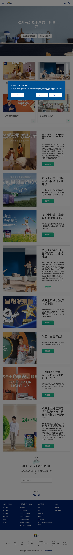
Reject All (55, 95)
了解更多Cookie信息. (50, 89)
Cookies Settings (17, 95)
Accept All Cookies (42, 95)
